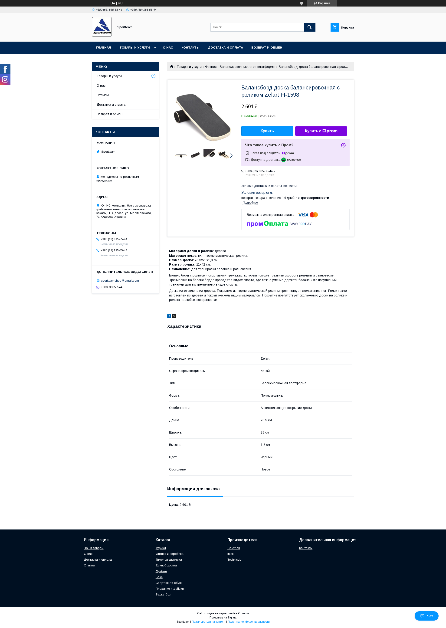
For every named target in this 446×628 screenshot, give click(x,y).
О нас (168, 47)
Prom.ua (243, 613)
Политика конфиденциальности (249, 621)
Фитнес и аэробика (170, 554)
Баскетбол (163, 594)
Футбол (161, 571)
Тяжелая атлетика (169, 559)
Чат (430, 616)
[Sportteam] (102, 35)
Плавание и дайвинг (170, 588)
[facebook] (169, 317)
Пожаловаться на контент (209, 621)
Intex (230, 554)
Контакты (190, 47)
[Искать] (309, 27)
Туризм (161, 548)
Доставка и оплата (225, 47)
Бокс (159, 577)
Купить (267, 131)
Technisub (234, 559)
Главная (103, 47)
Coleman (233, 548)
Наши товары (94, 548)
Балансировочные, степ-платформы (247, 67)
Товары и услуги (134, 47)
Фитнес (210, 67)
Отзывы (103, 95)
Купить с (313, 131)
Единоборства (166, 565)
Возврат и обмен (266, 47)
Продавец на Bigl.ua (223, 617)
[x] (174, 317)
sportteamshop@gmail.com (120, 280)
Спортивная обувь (169, 583)
